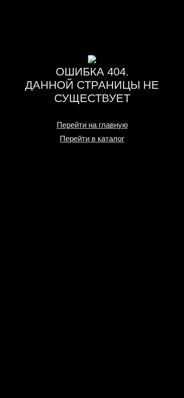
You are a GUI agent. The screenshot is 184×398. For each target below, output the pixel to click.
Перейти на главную (92, 124)
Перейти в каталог (92, 138)
